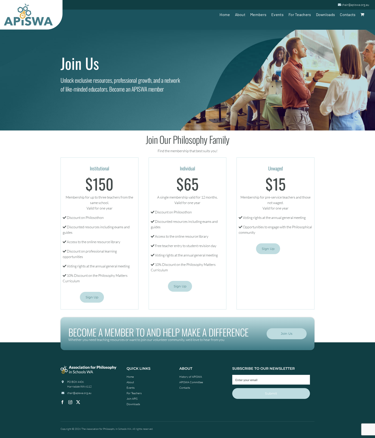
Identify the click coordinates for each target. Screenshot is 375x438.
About (130, 382)
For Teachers (134, 393)
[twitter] (78, 402)
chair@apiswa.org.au (355, 5)
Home (130, 376)
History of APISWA (190, 376)
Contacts (184, 387)
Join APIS (132, 398)
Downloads (133, 404)
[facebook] (62, 402)
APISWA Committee (191, 382)
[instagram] (70, 402)
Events (131, 387)
